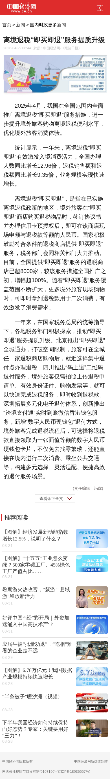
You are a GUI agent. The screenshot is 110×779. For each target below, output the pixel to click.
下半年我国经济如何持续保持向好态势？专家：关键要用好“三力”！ (35, 729)
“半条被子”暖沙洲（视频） (32, 696)
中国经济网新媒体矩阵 (91, 761)
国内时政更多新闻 (48, 24)
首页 (6, 24)
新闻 (20, 24)
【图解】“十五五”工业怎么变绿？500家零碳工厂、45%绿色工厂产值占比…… (36, 564)
